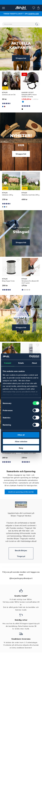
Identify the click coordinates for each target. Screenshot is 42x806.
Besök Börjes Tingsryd (21, 553)
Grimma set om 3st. (9, 95)
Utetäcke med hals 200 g (30, 195)
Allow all (21, 435)
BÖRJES (5, 92)
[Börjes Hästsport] (21, 8)
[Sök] (37, 24)
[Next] (36, 83)
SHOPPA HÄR (33, 14)
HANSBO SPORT (28, 92)
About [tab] (34, 363)
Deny (21, 448)
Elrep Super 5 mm (8, 281)
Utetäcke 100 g (7, 195)
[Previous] (5, 83)
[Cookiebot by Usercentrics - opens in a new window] (29, 356)
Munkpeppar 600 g (9, 453)
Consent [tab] (7, 363)
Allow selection (21, 441)
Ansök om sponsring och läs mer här (21, 492)
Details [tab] (21, 363)
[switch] (36, 410)
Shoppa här (21, 58)
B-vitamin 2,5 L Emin (29, 453)
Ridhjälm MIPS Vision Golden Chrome (29, 95)
